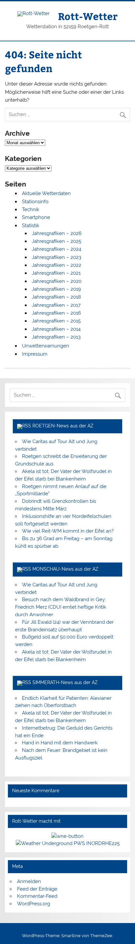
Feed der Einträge (37, 889)
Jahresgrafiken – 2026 (57, 233)
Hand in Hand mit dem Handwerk (60, 743)
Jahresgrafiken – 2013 (56, 337)
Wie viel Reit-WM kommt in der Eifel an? (68, 531)
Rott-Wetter (88, 16)
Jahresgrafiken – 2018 (56, 297)
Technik (30, 209)
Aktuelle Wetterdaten (46, 193)
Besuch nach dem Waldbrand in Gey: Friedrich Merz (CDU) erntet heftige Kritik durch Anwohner (60, 607)
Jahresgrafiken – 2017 (56, 305)
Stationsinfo (35, 202)
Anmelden (29, 881)
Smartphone (36, 217)
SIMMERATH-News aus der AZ (65, 682)
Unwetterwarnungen (45, 346)
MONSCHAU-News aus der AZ (65, 569)
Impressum (35, 354)
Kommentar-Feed (37, 896)
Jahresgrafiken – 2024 (56, 249)
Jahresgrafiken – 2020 (57, 281)
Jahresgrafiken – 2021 (56, 273)
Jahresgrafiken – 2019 (56, 289)
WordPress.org (33, 904)
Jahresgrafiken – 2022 (56, 265)
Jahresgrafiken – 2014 (56, 329)
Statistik (30, 225)
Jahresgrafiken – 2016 (56, 313)
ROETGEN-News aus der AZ (62, 425)
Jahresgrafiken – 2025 (56, 241)
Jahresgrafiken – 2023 (56, 257)
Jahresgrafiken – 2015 (56, 321)
